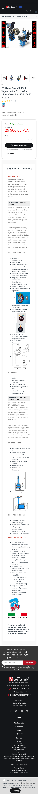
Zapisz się (29, 663)
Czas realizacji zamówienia (19, 772)
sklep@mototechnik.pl (20, 694)
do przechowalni (26, 150)
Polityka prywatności (19, 754)
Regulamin (19, 743)
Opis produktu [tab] (12, 168)
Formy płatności (19, 768)
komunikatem (23, 666)
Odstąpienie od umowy (19, 747)
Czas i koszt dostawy (19, 770)
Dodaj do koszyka (20, 145)
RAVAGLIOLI (14, 115)
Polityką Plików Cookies (27, 783)
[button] (27, 11)
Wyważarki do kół (22, 16)
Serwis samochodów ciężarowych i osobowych (19, 756)
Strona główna (6, 16)
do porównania (13, 150)
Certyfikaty (19, 752)
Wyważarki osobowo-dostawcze (11, 85)
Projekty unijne (19, 750)
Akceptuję (15, 791)
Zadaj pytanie (10, 153)
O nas (19, 741)
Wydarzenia (19, 726)
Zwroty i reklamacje (19, 745)
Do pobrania (19, 733)
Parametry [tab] (27, 168)
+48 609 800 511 (20, 688)
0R (13, 205)
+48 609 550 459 (19, 691)
